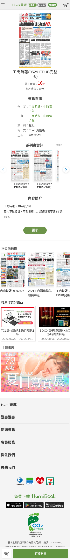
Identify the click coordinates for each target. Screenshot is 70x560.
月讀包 (42, 4)
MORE (59, 145)
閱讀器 (52, 4)
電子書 (32, 4)
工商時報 (34, 106)
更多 (35, 230)
